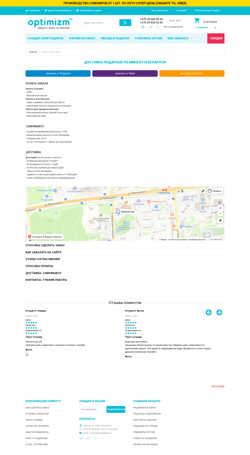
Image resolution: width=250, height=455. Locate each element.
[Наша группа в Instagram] (88, 438)
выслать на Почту (192, 73)
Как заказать (159, 10)
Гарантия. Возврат (37, 426)
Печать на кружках (145, 444)
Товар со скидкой (145, 438)
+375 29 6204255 (109, 429)
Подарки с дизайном (147, 413)
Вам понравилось (59, 10)
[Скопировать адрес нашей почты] (143, 27)
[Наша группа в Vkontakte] (81, 438)
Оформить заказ (90, 10)
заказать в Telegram (58, 73)
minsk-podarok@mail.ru (101, 433)
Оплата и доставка (207, 10)
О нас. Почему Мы (37, 444)
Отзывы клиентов (37, 413)
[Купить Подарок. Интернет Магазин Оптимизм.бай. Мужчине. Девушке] (50, 24)
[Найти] (125, 22)
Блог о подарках (36, 438)
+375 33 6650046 (91, 429)
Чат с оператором (173, 27)
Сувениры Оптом (144, 432)
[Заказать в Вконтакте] (151, 27)
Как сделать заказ (37, 407)
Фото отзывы (34, 420)
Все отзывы (218, 386)
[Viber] (95, 438)
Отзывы (182, 10)
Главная (34, 10)
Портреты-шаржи (144, 420)
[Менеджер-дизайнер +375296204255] (159, 27)
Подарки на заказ (144, 407)
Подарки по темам (145, 426)
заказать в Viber (125, 73)
